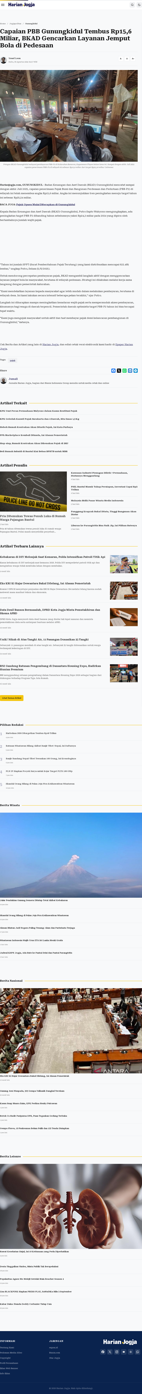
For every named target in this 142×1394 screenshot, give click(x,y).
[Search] (132, 5)
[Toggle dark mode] (139, 5)
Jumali (13, 378)
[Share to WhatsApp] (124, 371)
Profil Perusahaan (9, 1363)
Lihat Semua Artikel (11, 698)
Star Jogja (54, 1358)
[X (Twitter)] (110, 1352)
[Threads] (130, 1352)
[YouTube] (123, 1352)
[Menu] (3, 5)
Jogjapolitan (15, 24)
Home (3, 24)
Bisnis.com (54, 1353)
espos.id (53, 1347)
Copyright (5, 1358)
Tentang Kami (7, 1347)
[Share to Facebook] (113, 371)
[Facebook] (103, 1352)
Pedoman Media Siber (11, 1353)
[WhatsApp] (137, 1352)
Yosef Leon (15, 58)
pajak (12, 360)
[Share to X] (119, 371)
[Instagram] (117, 1352)
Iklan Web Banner (9, 1368)
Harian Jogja (50, 344)
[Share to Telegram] (136, 371)
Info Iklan (5, 1373)
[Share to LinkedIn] (130, 371)
